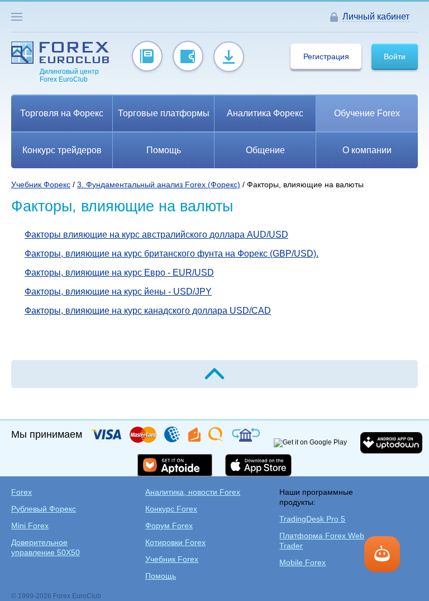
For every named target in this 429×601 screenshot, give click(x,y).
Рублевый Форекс (43, 508)
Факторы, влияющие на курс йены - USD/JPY (118, 291)
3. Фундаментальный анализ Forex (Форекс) (158, 184)
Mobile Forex (302, 562)
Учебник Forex (171, 559)
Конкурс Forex (171, 508)
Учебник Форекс (40, 184)
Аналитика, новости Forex (192, 492)
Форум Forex (169, 525)
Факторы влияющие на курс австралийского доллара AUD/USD (156, 234)
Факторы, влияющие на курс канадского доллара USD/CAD (148, 310)
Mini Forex (30, 525)
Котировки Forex (175, 542)
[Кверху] (214, 374)
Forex (21, 492)
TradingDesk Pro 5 (312, 518)
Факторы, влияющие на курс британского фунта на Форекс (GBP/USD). (171, 253)
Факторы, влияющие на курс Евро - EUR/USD (119, 272)
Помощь (160, 575)
